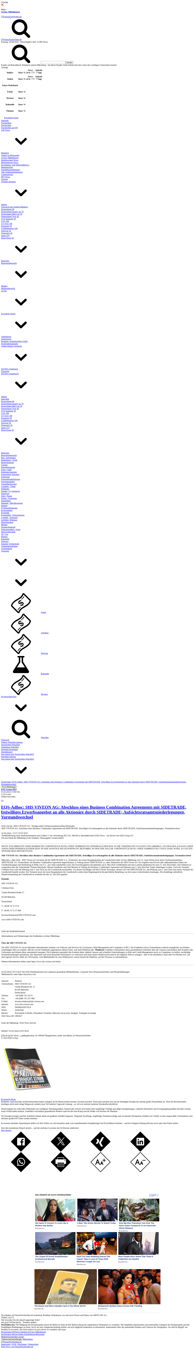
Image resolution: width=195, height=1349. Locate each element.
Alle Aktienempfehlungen (12, 172)
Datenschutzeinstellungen (12, 1339)
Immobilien (6, 501)
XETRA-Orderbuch (9, 369)
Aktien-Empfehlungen (27, 1334)
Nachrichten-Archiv (15, 1337)
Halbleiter (5, 489)
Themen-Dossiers (8, 182)
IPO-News (5, 177)
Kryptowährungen (8, 696)
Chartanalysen (7, 174)
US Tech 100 (6, 224)
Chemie (4, 465)
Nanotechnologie (8, 527)
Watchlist (45, 737)
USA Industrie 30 (8, 219)
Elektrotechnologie (9, 472)
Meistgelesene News (9, 162)
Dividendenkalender (9, 344)
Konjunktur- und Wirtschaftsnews (15, 165)
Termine (4, 179)
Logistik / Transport (9, 517)
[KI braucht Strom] (26, 1097)
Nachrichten (6, 123)
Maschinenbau (7, 522)
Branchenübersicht (9, 263)
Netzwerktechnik (8, 532)
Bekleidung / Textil (9, 460)
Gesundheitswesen (9, 484)
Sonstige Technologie (10, 544)
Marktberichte (7, 167)
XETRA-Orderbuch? (10, 374)
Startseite (5, 120)
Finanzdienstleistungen (10, 479)
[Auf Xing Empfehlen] (100, 1151)
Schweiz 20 (6, 231)
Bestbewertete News (9, 160)
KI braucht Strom (8, 1099)
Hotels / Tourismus (9, 498)
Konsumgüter (6, 510)
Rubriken (5, 153)
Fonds (43, 612)
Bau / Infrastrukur (8, 458)
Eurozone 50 (6, 226)
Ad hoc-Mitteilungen (10, 12)
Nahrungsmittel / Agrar (10, 529)
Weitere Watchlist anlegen (12, 742)
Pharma (4, 537)
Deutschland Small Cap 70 (12, 212)
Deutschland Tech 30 (10, 216)
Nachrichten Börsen (9, 1334)
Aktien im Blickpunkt (10, 155)
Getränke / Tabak (8, 486)
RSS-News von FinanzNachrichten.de (17, 1347)
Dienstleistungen (8, 467)
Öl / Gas (4, 534)
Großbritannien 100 (9, 228)
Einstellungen (6, 752)
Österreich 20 (6, 233)
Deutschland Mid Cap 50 (11, 214)
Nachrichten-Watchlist (10, 745)
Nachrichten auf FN (9, 128)
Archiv (4, 291)
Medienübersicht (8, 288)
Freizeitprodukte (8, 482)
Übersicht (5, 371)
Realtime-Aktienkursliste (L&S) (14, 341)
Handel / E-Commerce (10, 491)
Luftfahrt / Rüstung (9, 520)
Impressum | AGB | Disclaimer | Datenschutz (19, 1344)
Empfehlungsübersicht (10, 170)
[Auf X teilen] (61, 1151)
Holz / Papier (6, 496)
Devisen (44, 694)
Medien (4, 286)
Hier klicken (6, 1130)
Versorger (5, 551)
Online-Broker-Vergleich (11, 346)
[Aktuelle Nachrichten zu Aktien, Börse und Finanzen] (11, 17)
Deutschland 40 (7, 209)
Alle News (5, 130)
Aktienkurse (6, 336)
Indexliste (5, 399)
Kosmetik (5, 513)
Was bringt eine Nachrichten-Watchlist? (17, 754)
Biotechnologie (7, 462)
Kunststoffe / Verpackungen (12, 515)
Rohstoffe (5, 539)
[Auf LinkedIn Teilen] (140, 1151)
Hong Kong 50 (7, 238)
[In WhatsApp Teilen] (21, 1171)
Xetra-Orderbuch (21, 1332)
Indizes (4, 204)
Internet (4, 505)
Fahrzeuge (5, 477)
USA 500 (5, 221)
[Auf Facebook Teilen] (21, 1151)
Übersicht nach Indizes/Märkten (14, 207)
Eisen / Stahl (6, 470)
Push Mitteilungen (9, 787)
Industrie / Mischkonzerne (12, 503)
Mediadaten (28, 1339)
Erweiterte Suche (11, 118)
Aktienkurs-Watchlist (10, 747)
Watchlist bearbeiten (9, 749)
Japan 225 (5, 235)
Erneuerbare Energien (10, 474)
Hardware (5, 493)
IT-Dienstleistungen (9, 508)
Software (5, 541)
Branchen (5, 261)
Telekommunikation (9, 546)
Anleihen (45, 633)
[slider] (5, 799)
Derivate (44, 653)
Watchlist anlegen (8, 757)
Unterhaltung (6, 548)
